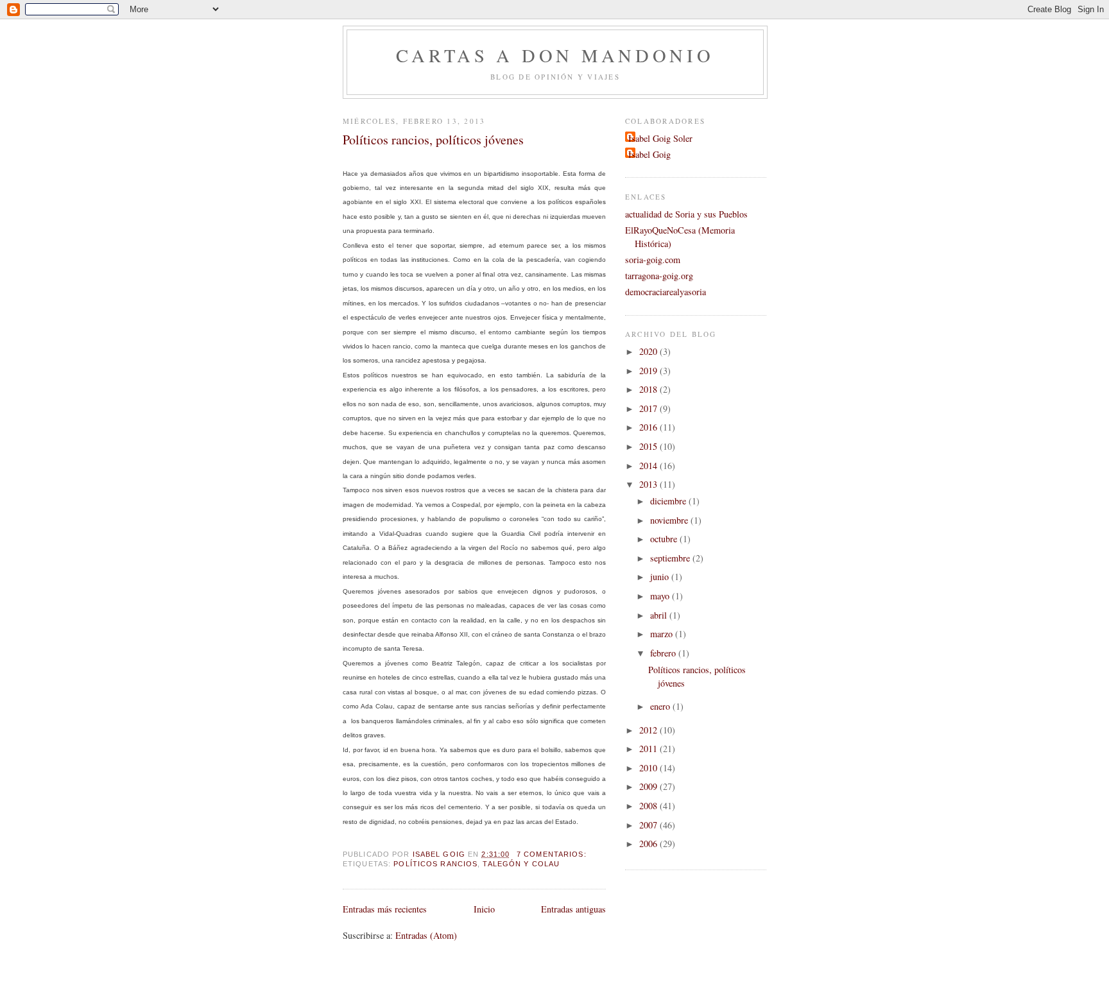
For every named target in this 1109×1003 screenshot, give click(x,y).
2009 (649, 786)
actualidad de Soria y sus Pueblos (686, 214)
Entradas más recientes (385, 909)
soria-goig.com (652, 259)
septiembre (671, 558)
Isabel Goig (649, 154)
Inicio (484, 909)
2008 (649, 806)
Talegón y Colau (521, 864)
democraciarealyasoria (665, 292)
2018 (649, 389)
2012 (649, 730)
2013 (649, 484)
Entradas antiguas (573, 909)
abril (659, 615)
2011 (649, 748)
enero (661, 706)
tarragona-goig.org (659, 276)
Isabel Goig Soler (660, 138)
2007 (649, 825)
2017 (649, 408)
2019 (649, 370)
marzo (662, 634)
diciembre (669, 501)
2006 (649, 843)
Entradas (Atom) (426, 935)
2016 (649, 427)
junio (660, 576)
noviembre (670, 520)
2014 (649, 465)
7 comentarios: (553, 854)
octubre (665, 539)
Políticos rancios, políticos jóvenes (433, 139)
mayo (661, 596)
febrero (664, 653)
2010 (649, 768)
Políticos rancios (435, 864)
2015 (649, 446)
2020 (649, 351)
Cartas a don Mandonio (555, 55)
